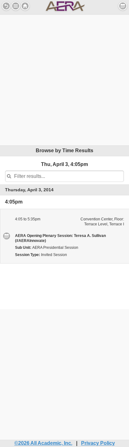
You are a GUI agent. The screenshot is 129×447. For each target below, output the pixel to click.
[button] (15, 6)
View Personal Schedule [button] (122, 6)
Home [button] (25, 6)
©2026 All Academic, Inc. (43, 443)
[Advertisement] (64, 79)
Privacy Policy (98, 443)
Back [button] (6, 6)
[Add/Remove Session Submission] (6, 236)
